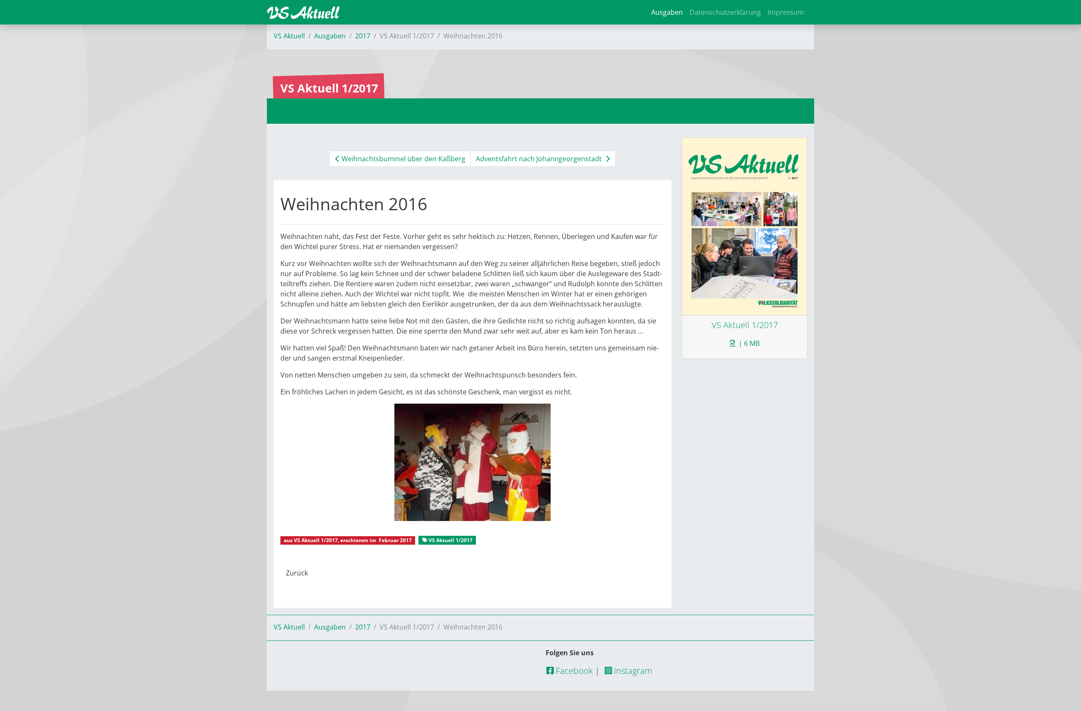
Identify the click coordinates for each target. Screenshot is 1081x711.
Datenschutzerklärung (725, 12)
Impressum (786, 12)
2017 (362, 36)
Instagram (632, 670)
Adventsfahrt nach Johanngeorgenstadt (539, 158)
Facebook (573, 670)
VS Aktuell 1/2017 (316, 540)
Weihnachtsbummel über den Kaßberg (402, 158)
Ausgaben (667, 12)
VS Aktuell (289, 36)
